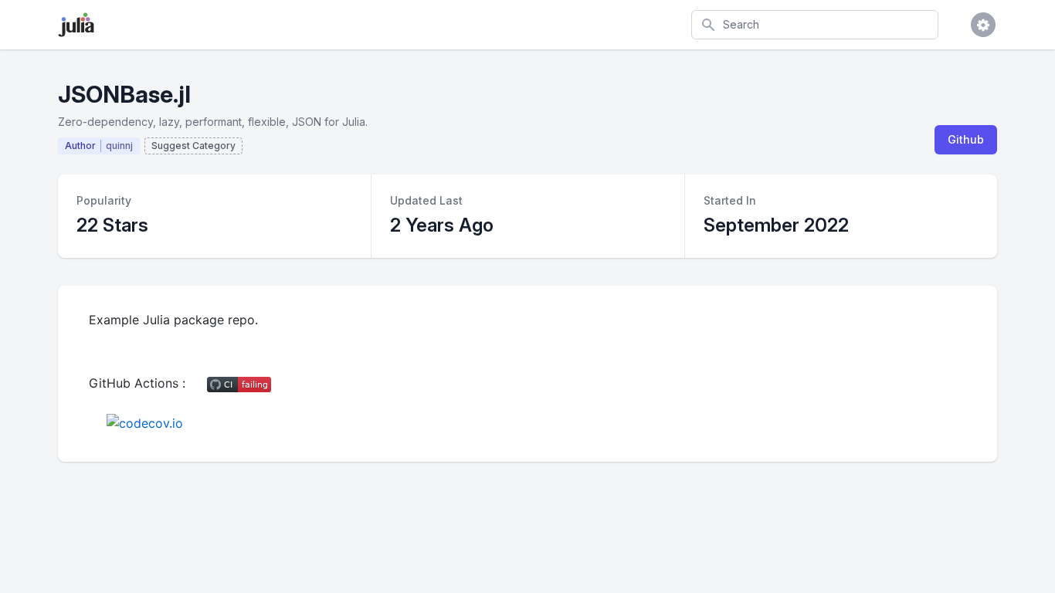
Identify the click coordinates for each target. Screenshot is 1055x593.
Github (966, 139)
